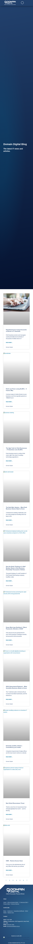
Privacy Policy (6, 904)
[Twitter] (23, 931)
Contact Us (10, 911)
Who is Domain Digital (13, 902)
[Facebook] (8, 931)
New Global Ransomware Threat (15, 803)
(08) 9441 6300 (10, 924)
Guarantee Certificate (19, 911)
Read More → (9, 342)
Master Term (11, 912)
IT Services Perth (23, 902)
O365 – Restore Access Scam (14, 860)
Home (4, 902)
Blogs (4, 911)
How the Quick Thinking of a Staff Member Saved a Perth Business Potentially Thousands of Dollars (15, 568)
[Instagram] (13, 931)
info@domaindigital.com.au (13, 926)
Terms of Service (15, 904)
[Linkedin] (18, 931)
